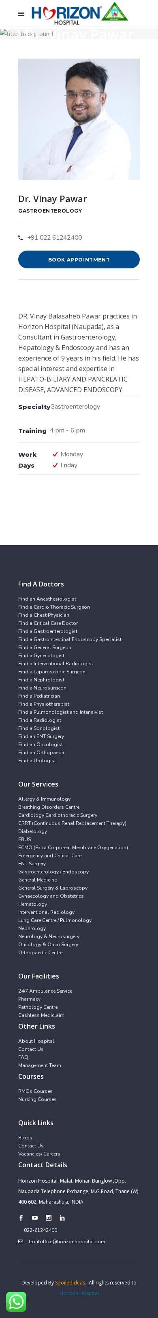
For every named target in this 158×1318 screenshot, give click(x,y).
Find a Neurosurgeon (42, 688)
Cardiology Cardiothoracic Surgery (57, 815)
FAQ (23, 1057)
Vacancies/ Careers (39, 1154)
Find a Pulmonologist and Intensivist (60, 712)
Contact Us (31, 1049)
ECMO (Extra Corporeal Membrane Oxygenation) (73, 847)
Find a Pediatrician (39, 696)
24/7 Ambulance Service (45, 991)
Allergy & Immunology (44, 799)
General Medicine (37, 880)
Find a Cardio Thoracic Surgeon (54, 607)
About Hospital (36, 1041)
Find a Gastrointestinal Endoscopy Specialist (70, 639)
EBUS (24, 839)
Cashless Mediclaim (41, 1015)
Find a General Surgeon (44, 647)
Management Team (39, 1065)
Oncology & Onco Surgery (48, 944)
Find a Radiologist (39, 720)
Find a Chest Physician (43, 615)
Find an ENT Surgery (41, 736)
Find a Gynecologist (41, 655)
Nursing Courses (37, 1099)
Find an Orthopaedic (41, 752)
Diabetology (32, 831)
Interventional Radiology (46, 912)
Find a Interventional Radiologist (55, 663)
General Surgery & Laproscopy (53, 888)
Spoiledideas (70, 1282)
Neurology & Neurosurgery (48, 936)
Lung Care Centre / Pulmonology (55, 920)
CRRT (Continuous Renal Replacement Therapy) (72, 823)
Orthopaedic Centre (40, 952)
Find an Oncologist (40, 744)
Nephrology (32, 928)
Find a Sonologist (39, 728)
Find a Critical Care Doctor (48, 623)
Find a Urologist (37, 760)
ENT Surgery (32, 863)
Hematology (32, 904)
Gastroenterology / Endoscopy (53, 872)
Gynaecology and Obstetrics (51, 896)
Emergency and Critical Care (49, 855)
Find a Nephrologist (41, 680)
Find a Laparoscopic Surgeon (51, 671)
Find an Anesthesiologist (47, 599)
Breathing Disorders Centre (48, 807)
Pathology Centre (38, 1007)
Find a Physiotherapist (43, 704)
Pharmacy (29, 999)
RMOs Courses (35, 1091)
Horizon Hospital (79, 1293)
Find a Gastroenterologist (47, 631)
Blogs (25, 1138)
